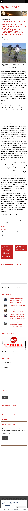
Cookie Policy (7, 505)
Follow (5, 438)
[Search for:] (14, 395)
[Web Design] (7, 499)
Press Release (6, 19)
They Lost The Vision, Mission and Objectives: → (20, 248)
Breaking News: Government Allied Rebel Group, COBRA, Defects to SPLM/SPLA (16, 300)
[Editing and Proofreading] (21, 499)
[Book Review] (14, 499)
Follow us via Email (8, 425)
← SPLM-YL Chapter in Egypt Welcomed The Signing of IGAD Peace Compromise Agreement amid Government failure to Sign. (7, 252)
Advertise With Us (8, 333)
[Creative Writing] (17, 499)
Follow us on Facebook (10, 405)
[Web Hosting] (10, 499)
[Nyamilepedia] (14, 13)
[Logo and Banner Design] (24, 499)
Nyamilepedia (10, 7)
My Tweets (4, 419)
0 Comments (12, 37)
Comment (22, 280)
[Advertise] (3, 499)
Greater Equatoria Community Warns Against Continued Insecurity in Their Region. (17, 324)
